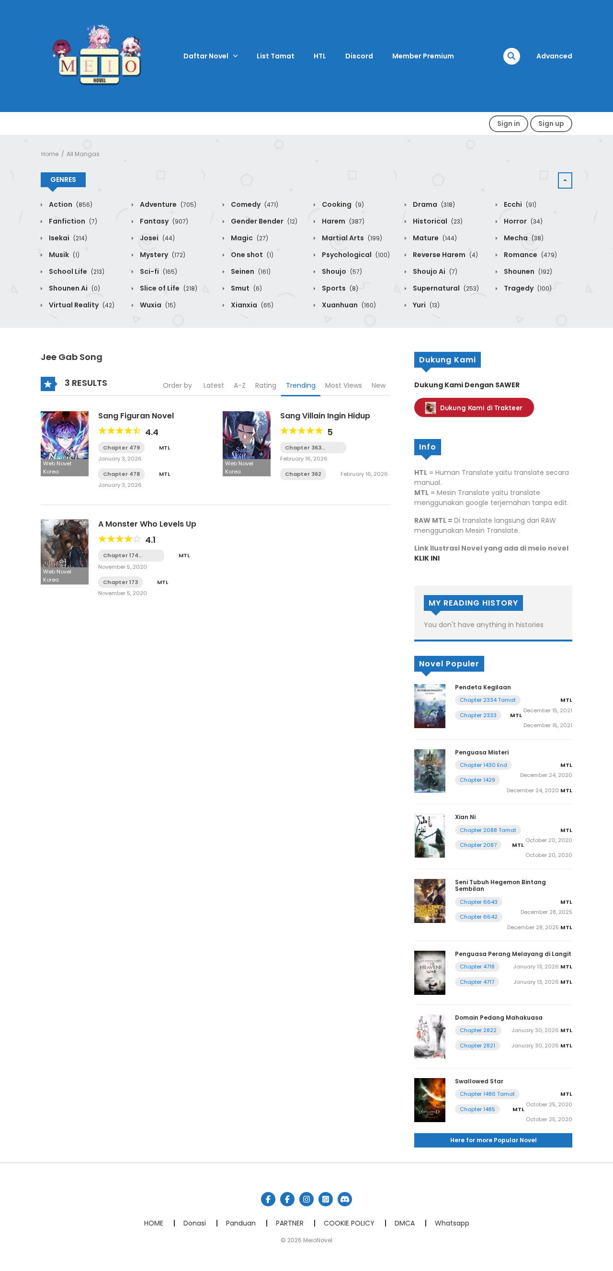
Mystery (161, 254)
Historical (437, 221)
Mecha (523, 238)
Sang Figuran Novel (136, 415)
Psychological (355, 254)
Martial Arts (351, 238)
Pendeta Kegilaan (483, 687)
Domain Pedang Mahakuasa (499, 1017)
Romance (529, 254)
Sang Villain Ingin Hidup (325, 415)
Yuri (425, 305)
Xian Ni (465, 817)
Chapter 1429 (477, 780)
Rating (265, 385)
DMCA (405, 1223)
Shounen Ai (73, 288)
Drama (433, 204)
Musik (63, 254)
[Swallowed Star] (429, 1099)
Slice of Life (167, 288)
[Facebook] (268, 1199)
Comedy (253, 204)
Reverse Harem (444, 254)
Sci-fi (157, 271)
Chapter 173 (120, 582)
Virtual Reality (80, 305)
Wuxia (157, 305)
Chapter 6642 (479, 917)
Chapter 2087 (478, 845)
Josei (156, 238)
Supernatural (445, 288)
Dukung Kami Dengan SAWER (467, 385)
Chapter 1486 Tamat (487, 1094)
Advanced (554, 56)
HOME (153, 1223)
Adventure (167, 204)
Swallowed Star (479, 1081)
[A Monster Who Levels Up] (65, 551)
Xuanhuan (348, 305)
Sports (339, 288)
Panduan (241, 1223)
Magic (248, 238)
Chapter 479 (121, 447)
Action (69, 204)
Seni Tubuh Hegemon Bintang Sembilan (500, 885)
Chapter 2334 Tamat (488, 700)
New (379, 385)
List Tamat (276, 56)
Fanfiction (72, 221)
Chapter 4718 (477, 966)
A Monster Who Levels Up (147, 523)
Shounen (527, 271)
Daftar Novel (205, 56)
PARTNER (290, 1223)
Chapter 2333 (478, 715)
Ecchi (519, 204)
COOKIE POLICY (349, 1223)
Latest (214, 385)
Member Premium (423, 56)
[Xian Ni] (429, 835)
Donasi (194, 1223)
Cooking (342, 204)
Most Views (343, 385)
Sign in (508, 123)
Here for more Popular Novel (493, 1140)
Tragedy (527, 288)
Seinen (250, 271)
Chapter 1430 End (483, 765)
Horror (522, 221)
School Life (75, 271)
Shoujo (341, 271)
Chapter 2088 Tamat (488, 830)
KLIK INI (427, 558)
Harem (342, 221)
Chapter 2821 (477, 1045)
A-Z (240, 385)
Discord (359, 56)
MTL (164, 447)
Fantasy (163, 221)
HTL (320, 56)
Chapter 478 (121, 474)
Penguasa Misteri (482, 752)
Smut (245, 288)
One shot (251, 254)
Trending (301, 385)
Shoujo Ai (434, 271)
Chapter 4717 (477, 982)
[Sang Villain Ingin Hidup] (247, 443)
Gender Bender (263, 221)
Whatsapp (452, 1223)
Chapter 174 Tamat (120, 555)
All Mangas (83, 154)
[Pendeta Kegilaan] (429, 705)
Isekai (67, 238)
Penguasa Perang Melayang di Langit (513, 954)
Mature (434, 238)
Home (49, 154)
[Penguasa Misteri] (429, 770)
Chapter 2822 (478, 1030)
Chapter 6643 (479, 902)
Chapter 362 (303, 474)
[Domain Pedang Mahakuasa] (429, 1036)
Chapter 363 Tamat (303, 448)
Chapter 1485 (477, 1109)
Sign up (551, 123)
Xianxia (251, 305)
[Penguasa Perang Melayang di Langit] (429, 972)
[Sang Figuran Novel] (65, 443)
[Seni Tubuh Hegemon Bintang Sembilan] (429, 900)
